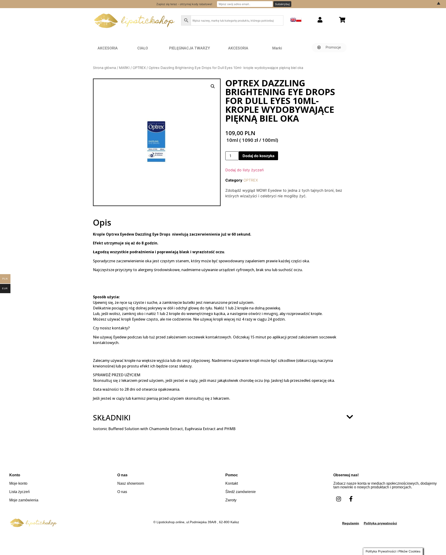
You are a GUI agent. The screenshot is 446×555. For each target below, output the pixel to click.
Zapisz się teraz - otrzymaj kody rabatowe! (184, 4)
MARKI (124, 68)
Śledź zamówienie (240, 492)
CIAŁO (142, 48)
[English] (293, 21)
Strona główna (104, 68)
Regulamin (350, 523)
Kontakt (231, 483)
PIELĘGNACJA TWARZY (189, 48)
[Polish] (299, 21)
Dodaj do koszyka (258, 155)
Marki (277, 48)
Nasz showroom (130, 483)
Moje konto (18, 483)
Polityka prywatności (380, 523)
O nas (122, 492)
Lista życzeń (19, 492)
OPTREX (139, 68)
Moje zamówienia (23, 500)
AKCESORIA (108, 48)
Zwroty (230, 500)
